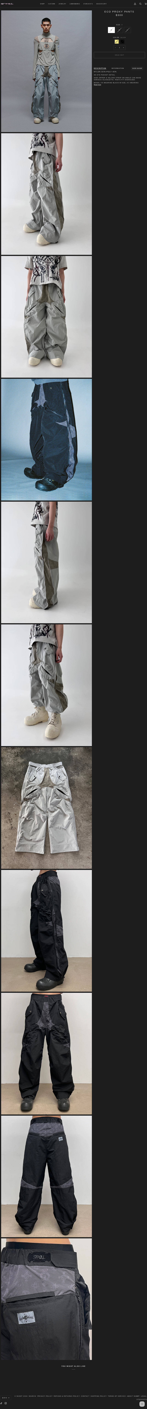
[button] (42, 4)
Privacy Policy (45, 1396)
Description (100, 68)
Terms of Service (117, 1396)
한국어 (5, 1398)
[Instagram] (6, 1403)
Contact (85, 1396)
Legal (144, 1396)
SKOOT (20, 1396)
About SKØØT (133, 1396)
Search (32, 1396)
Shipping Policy (99, 1396)
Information (118, 68)
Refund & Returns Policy (67, 1396)
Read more (97, 85)
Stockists (142, 1399)
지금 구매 (119, 63)
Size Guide (137, 68)
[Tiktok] (1, 1403)
